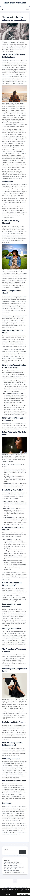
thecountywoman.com (15, 2)
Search (6, 849)
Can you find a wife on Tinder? (11, 862)
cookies (9, 889)
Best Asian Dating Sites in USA (11, 870)
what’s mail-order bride (15, 42)
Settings (8, 894)
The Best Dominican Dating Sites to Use (14, 872)
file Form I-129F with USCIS (14, 640)
